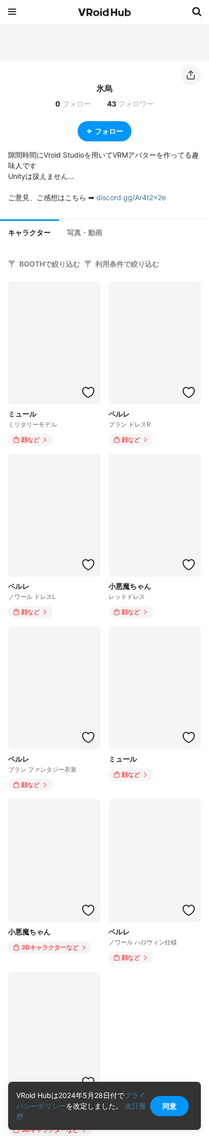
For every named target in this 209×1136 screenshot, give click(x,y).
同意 (169, 1106)
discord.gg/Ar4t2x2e (131, 197)
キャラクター (29, 233)
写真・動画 (84, 233)
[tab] (29, 231)
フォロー (109, 131)
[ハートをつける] (88, 392)
